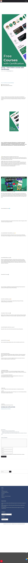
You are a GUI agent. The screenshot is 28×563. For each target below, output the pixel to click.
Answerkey (3, 493)
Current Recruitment (4, 491)
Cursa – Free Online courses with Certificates (7, 82)
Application (3, 429)
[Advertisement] (14, 8)
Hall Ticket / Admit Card (4, 492)
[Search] (10, 472)
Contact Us (3, 497)
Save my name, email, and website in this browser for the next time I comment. (13, 454)
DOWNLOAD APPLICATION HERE (5, 408)
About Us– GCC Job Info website (6, 496)
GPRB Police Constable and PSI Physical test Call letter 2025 (10, 431)
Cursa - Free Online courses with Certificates (8, 430)
